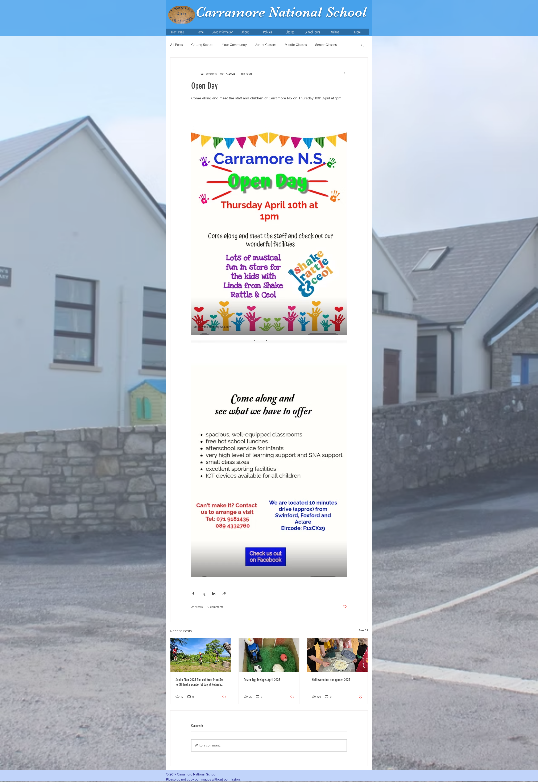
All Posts (176, 44)
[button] (245, 32)
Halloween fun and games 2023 (331, 680)
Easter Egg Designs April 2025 (262, 680)
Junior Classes (265, 44)
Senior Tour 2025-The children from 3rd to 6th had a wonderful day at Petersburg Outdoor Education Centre (200, 682)
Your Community (234, 44)
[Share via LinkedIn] (214, 594)
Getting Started (202, 44)
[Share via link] (224, 594)
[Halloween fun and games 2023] (337, 655)
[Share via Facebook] (193, 594)
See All (363, 630)
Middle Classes (296, 44)
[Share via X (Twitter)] (204, 594)
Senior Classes (326, 44)
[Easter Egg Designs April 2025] (269, 655)
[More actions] (344, 73)
